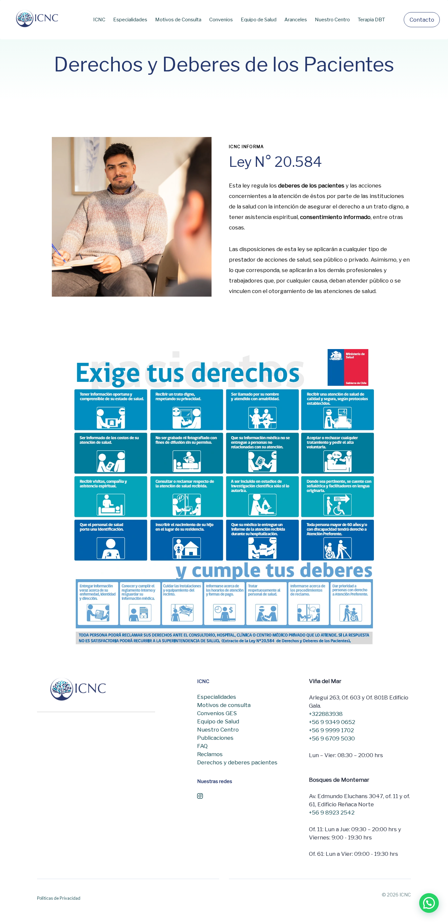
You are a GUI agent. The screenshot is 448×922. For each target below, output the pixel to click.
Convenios (221, 20)
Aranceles (295, 20)
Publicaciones (215, 738)
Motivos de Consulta (178, 20)
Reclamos (210, 754)
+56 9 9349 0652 (332, 722)
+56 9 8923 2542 (332, 812)
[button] (429, 903)
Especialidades (130, 20)
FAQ (202, 746)
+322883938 (326, 714)
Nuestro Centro (332, 20)
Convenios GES (217, 713)
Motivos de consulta (224, 705)
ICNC (99, 20)
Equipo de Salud (258, 20)
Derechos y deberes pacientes (237, 762)
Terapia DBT (371, 20)
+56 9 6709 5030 (332, 738)
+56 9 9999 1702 (331, 730)
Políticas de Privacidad (58, 898)
